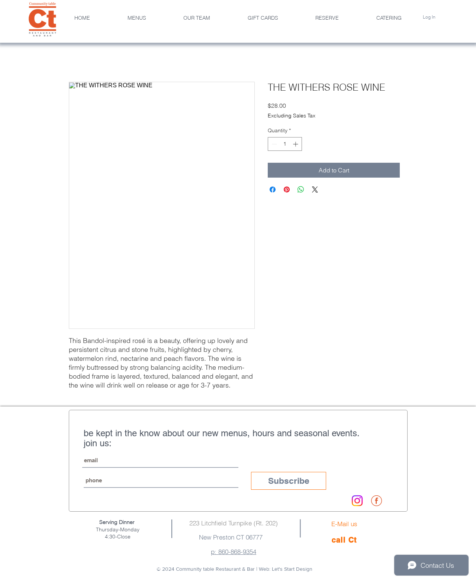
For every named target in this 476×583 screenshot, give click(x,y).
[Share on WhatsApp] (300, 189)
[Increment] (296, 143)
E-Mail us (344, 524)
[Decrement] (273, 143)
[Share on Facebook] (272, 189)
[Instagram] (357, 500)
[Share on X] (315, 189)
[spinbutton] (285, 143)
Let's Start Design (292, 569)
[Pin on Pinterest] (286, 189)
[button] (197, 18)
